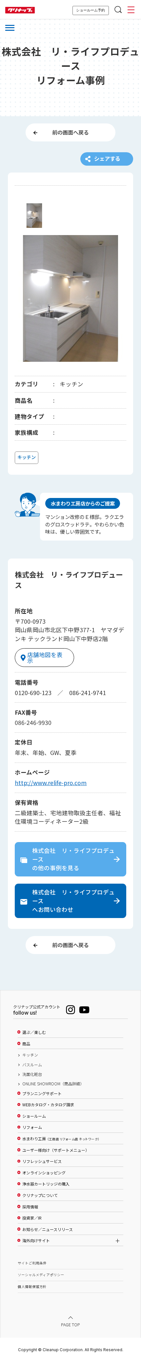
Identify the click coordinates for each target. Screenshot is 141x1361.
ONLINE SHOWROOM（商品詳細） (53, 1083)
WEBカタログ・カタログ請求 (48, 1104)
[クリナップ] (20, 10)
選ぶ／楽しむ (34, 1032)
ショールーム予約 (90, 10)
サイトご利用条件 (32, 1262)
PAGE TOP (70, 1324)
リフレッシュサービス (42, 1161)
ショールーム (34, 1116)
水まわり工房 (60, 1138)
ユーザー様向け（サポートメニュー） (55, 1150)
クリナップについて (40, 1195)
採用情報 (30, 1206)
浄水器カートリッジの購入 (46, 1183)
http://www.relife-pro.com (51, 783)
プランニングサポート (42, 1093)
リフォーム (32, 1127)
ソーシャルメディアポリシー (41, 1274)
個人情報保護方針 (32, 1286)
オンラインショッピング (44, 1172)
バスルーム (32, 1064)
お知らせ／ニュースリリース (47, 1229)
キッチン (30, 1055)
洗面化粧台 (32, 1074)
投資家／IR (32, 1218)
